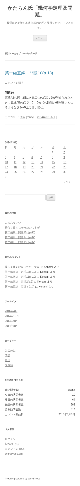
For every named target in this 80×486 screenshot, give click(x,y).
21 (41, 167)
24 (6, 172)
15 (53, 162)
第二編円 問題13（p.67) (20, 242)
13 (32, 162)
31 (6, 176)
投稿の (12, 443)
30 (64, 172)
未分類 (9, 365)
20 (32, 167)
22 (53, 167)
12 (24, 162)
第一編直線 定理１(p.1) (19, 286)
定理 (7, 360)
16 (64, 162)
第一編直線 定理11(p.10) (20, 276)
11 (15, 162)
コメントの (15, 448)
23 (64, 167)
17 (6, 167)
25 (15, 172)
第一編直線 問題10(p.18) (29, 73)
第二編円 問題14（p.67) (20, 237)
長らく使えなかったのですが (22, 227)
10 (6, 162)
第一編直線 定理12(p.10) (20, 271)
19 (24, 167)
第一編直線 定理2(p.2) (19, 281)
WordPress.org (14, 453)
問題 (22, 117)
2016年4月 (11, 311)
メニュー (40, 38)
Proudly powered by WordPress (22, 478)
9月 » (67, 181)
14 (41, 162)
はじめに (10, 350)
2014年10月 (12, 316)
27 (32, 172)
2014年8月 (11, 325)
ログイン (10, 439)
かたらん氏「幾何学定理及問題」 (40, 11)
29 (53, 172)
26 (24, 172)
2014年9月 (11, 320)
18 (15, 167)
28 (41, 172)
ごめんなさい (13, 222)
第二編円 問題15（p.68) (20, 232)
